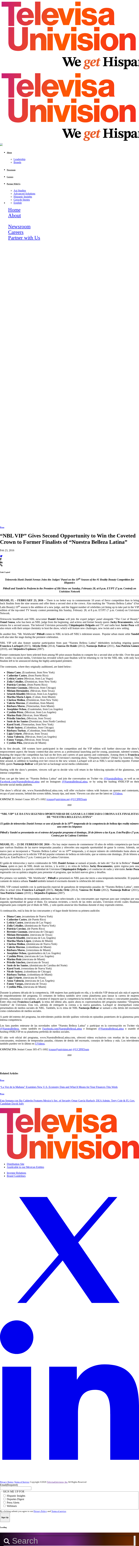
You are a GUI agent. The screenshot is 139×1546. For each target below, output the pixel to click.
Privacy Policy (40, 1511)
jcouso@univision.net (58, 799)
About (14, 215)
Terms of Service (21, 1482)
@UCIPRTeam (78, 799)
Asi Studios (20, 190)
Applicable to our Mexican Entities (25, 1167)
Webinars (12, 1506)
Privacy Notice (7, 1482)
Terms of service (58, 1511)
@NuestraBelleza (113, 778)
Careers (16, 232)
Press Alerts (13, 1502)
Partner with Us (24, 237)
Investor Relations (16, 1172)
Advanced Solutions (24, 193)
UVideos (117, 793)
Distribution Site (15, 1164)
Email (9, 1484)
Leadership (19, 159)
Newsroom (19, 226)
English (18, 202)
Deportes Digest (15, 1499)
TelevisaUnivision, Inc (57, 1482)
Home (14, 210)
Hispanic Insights (23, 196)
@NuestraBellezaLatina (74, 781)
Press (2, 527)
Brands (17, 162)
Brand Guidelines (16, 1175)
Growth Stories (22, 199)
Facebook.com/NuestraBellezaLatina (19, 781)
